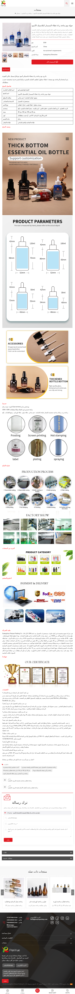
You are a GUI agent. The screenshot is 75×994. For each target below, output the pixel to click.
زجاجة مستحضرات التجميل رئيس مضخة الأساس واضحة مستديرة (39, 767)
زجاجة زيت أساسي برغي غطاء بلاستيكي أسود (15, 773)
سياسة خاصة (55, 984)
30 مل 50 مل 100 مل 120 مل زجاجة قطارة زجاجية (16, 770)
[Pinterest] (52, 922)
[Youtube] (57, 922)
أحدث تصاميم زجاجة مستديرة (11, 767)
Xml (49, 984)
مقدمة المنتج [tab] (6, 69)
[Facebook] (57, 918)
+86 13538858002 (12, 922)
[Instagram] (62, 918)
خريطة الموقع (43, 984)
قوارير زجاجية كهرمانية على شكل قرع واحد (37, 902)
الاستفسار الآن (51, 62)
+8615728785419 (12, 927)
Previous (2, 892)
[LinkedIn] (67, 918)
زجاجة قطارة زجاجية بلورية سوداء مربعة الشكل (61, 902)
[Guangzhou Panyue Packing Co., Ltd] (3, 3)
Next (72, 892)
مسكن (18, 13)
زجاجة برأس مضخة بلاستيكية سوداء (42, 770)
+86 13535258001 (12, 920)
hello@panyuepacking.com (38, 919)
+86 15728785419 (12, 917)
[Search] (67, 3)
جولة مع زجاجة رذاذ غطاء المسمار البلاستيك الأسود (26, 812)
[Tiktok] (52, 918)
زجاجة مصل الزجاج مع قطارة (14, 902)
